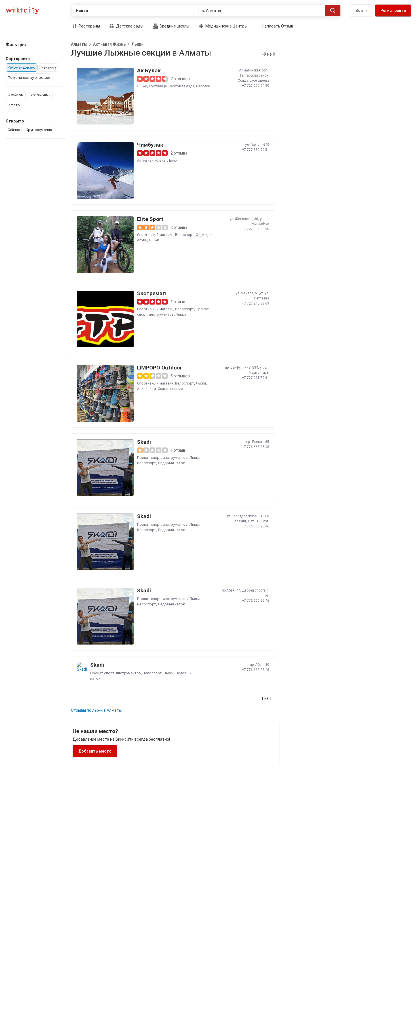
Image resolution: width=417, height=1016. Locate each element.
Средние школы (174, 26)
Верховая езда (181, 86)
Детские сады (129, 26)
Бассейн (203, 86)
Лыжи (137, 44)
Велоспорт (184, 235)
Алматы (79, 44)
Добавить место (94, 751)
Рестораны (89, 26)
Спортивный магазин (155, 235)
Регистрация (393, 10)
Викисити (22, 10)
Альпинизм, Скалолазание (160, 388)
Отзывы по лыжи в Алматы (96, 710)
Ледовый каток (171, 463)
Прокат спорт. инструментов (162, 457)
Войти (361, 10)
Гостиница (158, 86)
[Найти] (332, 10)
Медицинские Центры (226, 26)
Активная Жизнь (109, 44)
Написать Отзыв (277, 26)
